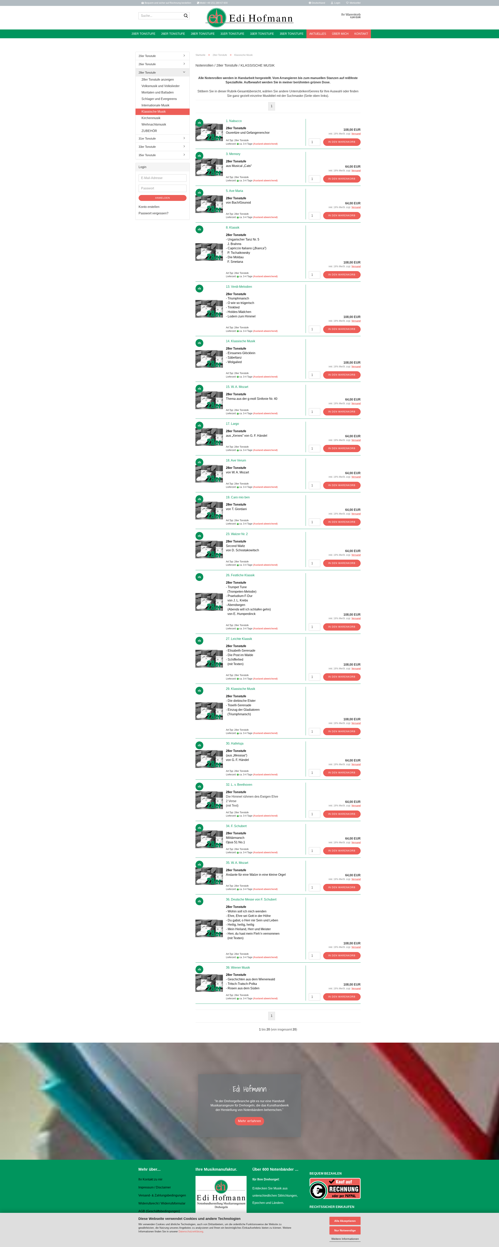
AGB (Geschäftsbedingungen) (159, 1211)
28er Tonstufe (203, 33)
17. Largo (232, 423)
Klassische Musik (154, 111)
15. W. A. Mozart (237, 386)
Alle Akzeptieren (345, 1220)
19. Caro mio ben (238, 497)
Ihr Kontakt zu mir (150, 1179)
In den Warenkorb (341, 142)
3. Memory (233, 154)
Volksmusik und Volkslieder (161, 86)
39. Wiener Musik (238, 967)
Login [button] (336, 3)
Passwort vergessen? (153, 213)
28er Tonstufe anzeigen (158, 79)
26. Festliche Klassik (240, 575)
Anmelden (162, 198)
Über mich (340, 33)
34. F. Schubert (236, 826)
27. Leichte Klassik (239, 638)
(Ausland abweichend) (265, 144)
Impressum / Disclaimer (154, 1187)
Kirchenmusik (151, 118)
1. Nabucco (234, 121)
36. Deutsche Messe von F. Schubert (251, 899)
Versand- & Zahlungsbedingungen (162, 1195)
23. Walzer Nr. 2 (237, 534)
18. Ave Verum (236, 460)
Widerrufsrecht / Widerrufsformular (161, 1203)
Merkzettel (355, 3)
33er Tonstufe (262, 33)
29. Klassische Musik (240, 688)
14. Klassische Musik (240, 341)
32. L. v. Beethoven (239, 784)
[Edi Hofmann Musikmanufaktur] (250, 17)
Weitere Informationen (345, 1238)
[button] (317, 3)
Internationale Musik (155, 105)
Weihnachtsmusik (154, 124)
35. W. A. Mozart (237, 862)
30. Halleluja (234, 743)
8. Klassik (232, 227)
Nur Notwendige (345, 1230)
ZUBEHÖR (149, 131)
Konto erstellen (149, 206)
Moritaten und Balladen (158, 92)
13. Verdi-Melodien (239, 286)
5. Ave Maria (234, 190)
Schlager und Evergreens (159, 99)
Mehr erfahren (249, 1121)
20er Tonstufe (143, 33)
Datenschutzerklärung (191, 1231)
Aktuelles (317, 33)
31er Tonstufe (232, 33)
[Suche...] (186, 16)
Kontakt (361, 33)
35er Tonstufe (291, 33)
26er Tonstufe (173, 33)
